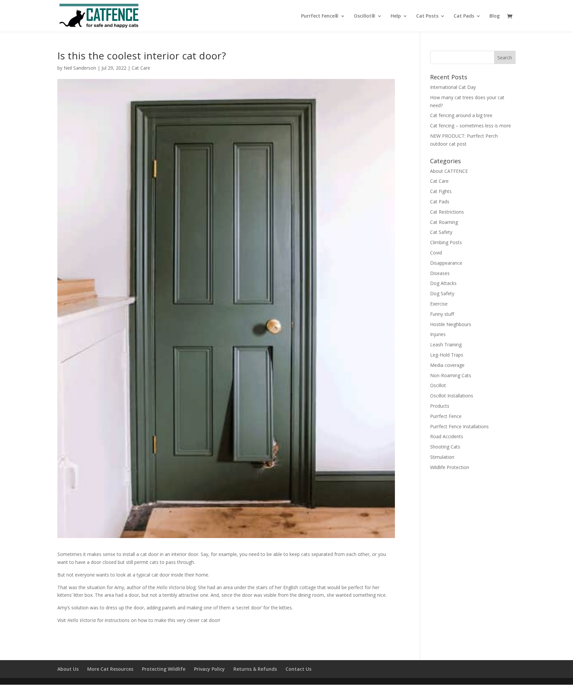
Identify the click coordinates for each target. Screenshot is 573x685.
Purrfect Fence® (320, 16)
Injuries (438, 334)
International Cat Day (453, 87)
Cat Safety (441, 232)
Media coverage (447, 365)
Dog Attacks (443, 283)
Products (439, 406)
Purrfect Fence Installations (459, 426)
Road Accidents (446, 436)
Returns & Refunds (255, 669)
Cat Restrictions (447, 212)
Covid (436, 252)
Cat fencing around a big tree (461, 115)
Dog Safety (442, 293)
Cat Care (141, 68)
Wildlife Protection (449, 467)
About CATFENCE (449, 171)
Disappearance (446, 263)
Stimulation (442, 457)
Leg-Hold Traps (446, 355)
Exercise (439, 304)
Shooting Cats (445, 447)
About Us (68, 669)
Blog (494, 16)
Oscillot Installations (451, 395)
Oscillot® (364, 16)
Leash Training (446, 344)
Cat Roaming (444, 222)
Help (396, 16)
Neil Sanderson (80, 68)
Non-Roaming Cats (450, 375)
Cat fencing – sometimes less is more (470, 125)
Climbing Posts (446, 242)
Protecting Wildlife (163, 669)
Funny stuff (442, 314)
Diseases (440, 273)
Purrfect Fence (446, 416)
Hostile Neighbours (450, 324)
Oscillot (438, 385)
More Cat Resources (110, 669)
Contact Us (298, 669)
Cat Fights (441, 191)
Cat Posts (427, 16)
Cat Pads (464, 16)
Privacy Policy (209, 669)
